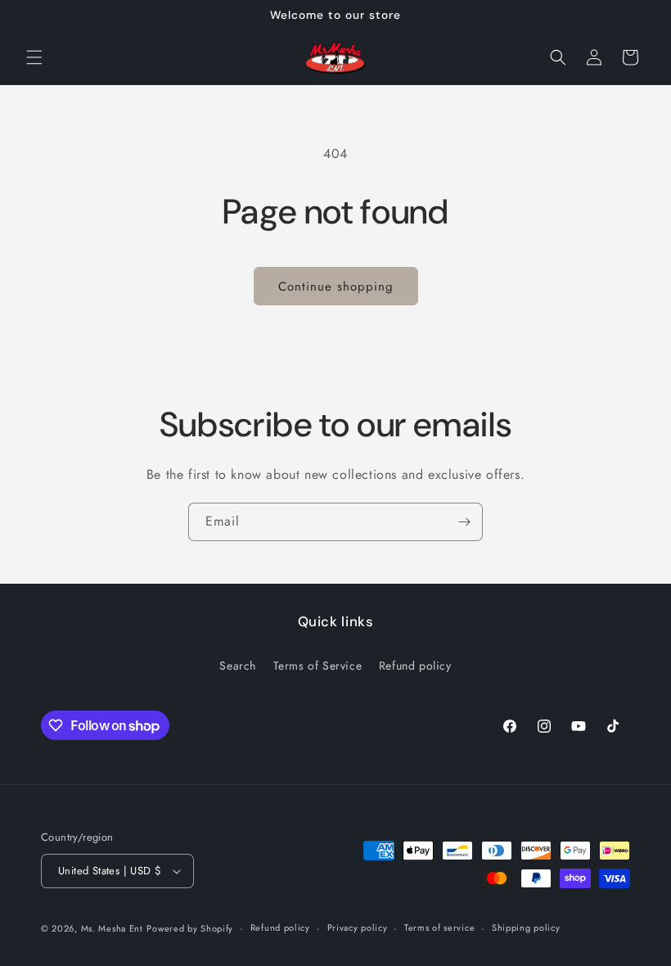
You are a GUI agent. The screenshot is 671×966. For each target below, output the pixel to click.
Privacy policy (357, 927)
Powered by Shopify (189, 928)
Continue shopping (336, 287)
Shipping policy (526, 927)
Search (237, 665)
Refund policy (415, 665)
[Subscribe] (464, 522)
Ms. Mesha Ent (112, 928)
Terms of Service (318, 665)
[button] (34, 57)
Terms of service (439, 927)
